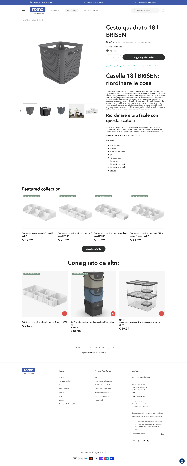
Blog (60, 385)
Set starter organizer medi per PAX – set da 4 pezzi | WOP (146, 234)
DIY (112, 154)
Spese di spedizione (132, 42)
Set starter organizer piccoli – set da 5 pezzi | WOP (75, 234)
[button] (26, 10)
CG (96, 377)
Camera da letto (117, 151)
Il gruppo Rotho (64, 381)
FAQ (60, 396)
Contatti (61, 400)
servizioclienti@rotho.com (141, 377)
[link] (163, 10)
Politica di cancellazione (103, 385)
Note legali (99, 400)
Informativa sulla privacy (103, 381)
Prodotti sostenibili (118, 167)
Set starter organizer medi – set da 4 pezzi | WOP (110, 234)
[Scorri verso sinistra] (20, 110)
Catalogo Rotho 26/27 (67, 404)
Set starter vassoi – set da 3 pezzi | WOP (37, 234)
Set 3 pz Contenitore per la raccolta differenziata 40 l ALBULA (92, 325)
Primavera (114, 161)
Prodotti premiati (117, 164)
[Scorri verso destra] (102, 110)
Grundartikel (115, 157)
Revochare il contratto (103, 388)
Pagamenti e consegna (103, 392)
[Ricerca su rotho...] (135, 10)
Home (24, 20)
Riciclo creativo (64, 388)
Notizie (61, 392)
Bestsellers (115, 145)
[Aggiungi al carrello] (64, 313)
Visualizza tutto (93, 248)
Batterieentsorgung (102, 396)
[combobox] (145, 10)
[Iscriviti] (162, 433)
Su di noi (62, 377)
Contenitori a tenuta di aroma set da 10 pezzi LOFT (139, 323)
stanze (113, 170)
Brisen (113, 148)
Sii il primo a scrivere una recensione (93, 352)
